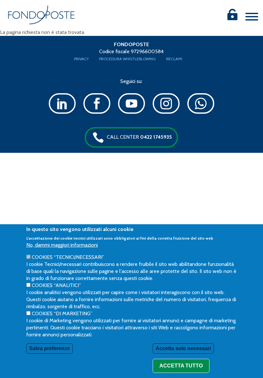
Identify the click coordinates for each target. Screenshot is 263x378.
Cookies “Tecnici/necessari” (68, 257)
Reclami (174, 58)
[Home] (41, 15)
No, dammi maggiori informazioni (62, 245)
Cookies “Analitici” (56, 285)
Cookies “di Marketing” (62, 313)
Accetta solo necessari (183, 348)
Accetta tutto (181, 365)
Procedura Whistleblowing (127, 58)
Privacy (81, 58)
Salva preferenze (49, 348)
